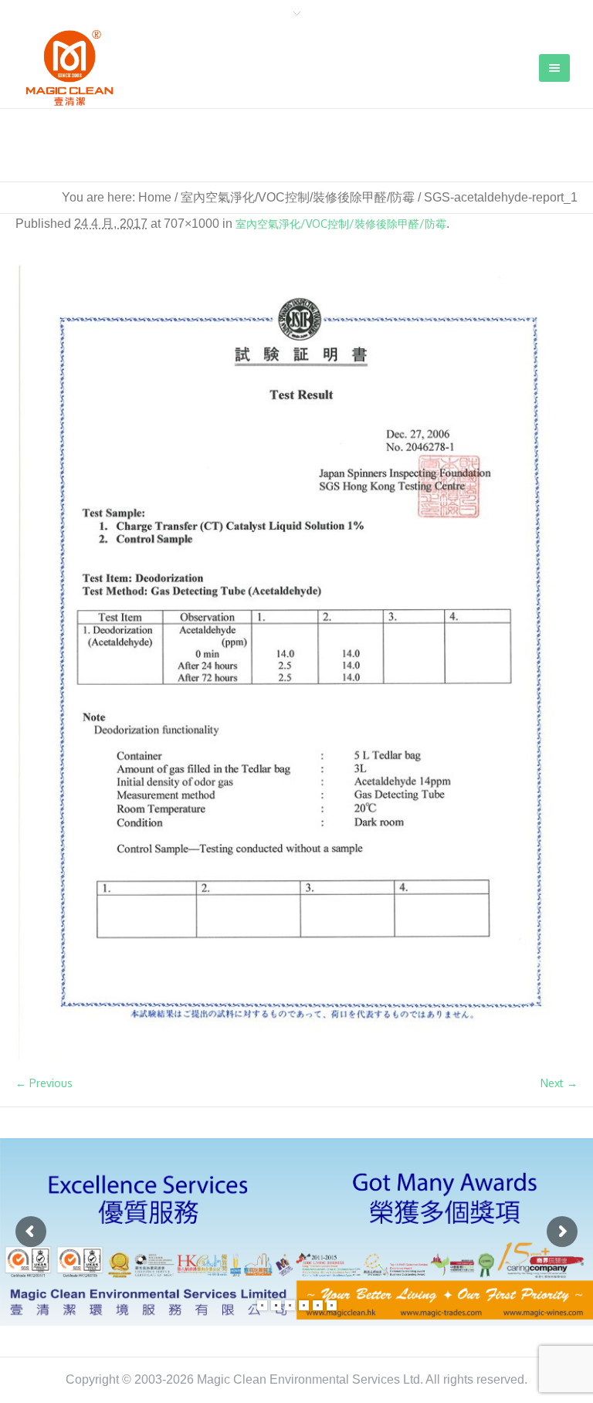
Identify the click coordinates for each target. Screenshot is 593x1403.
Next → (559, 1083)
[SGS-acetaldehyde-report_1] (296, 662)
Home (154, 197)
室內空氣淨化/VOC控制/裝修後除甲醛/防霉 (298, 197)
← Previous (44, 1083)
